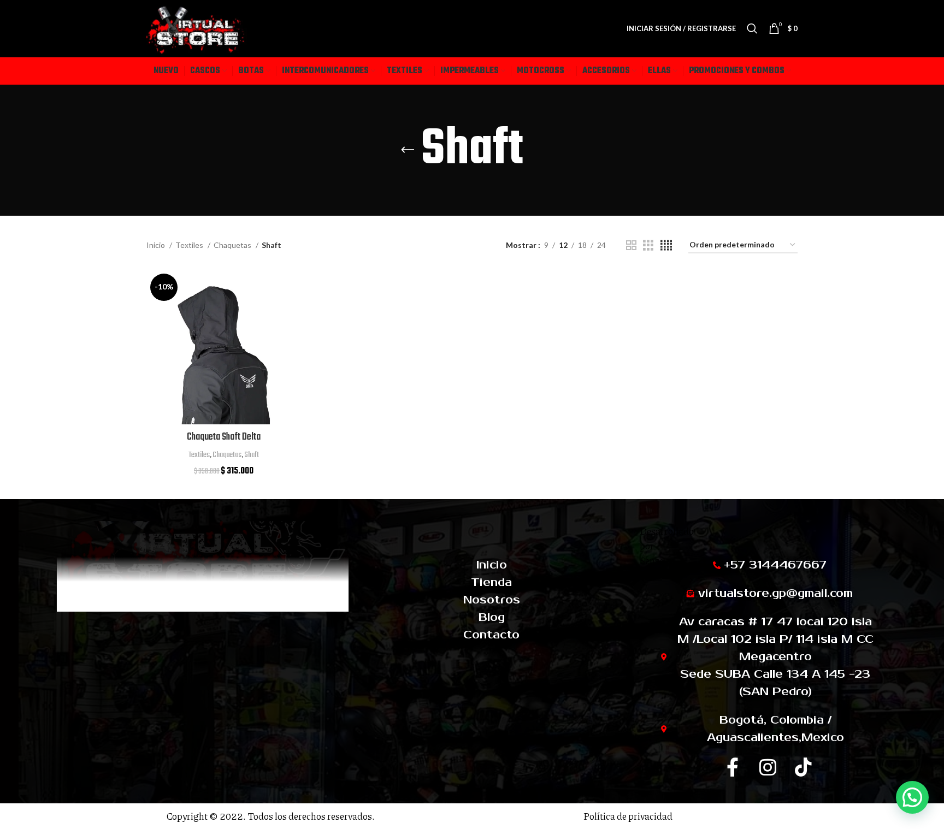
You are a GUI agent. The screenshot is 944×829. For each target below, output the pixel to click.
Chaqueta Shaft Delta (224, 437)
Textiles (190, 245)
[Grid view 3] (648, 245)
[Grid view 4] (666, 245)
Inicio (156, 245)
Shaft (251, 454)
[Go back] (407, 150)
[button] (912, 797)
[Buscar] (752, 28)
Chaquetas (233, 245)
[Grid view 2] (631, 245)
